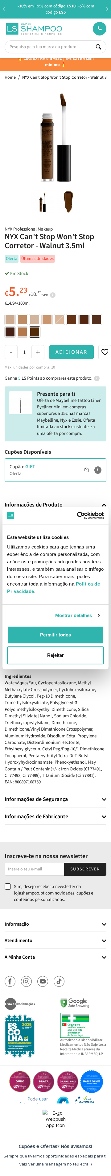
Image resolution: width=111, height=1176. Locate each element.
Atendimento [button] (18, 941)
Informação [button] (17, 924)
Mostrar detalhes (73, 615)
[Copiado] (86, 470)
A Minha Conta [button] (20, 957)
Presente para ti (56, 394)
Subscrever (85, 869)
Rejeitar (55, 655)
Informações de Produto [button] (34, 505)
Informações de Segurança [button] (36, 799)
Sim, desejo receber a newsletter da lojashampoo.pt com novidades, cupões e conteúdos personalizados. (53, 893)
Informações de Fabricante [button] (36, 817)
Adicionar (71, 352)
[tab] (55, 505)
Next (107, 9)
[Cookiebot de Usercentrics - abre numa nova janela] (78, 515)
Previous (4, 9)
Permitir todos (55, 634)
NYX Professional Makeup (29, 229)
